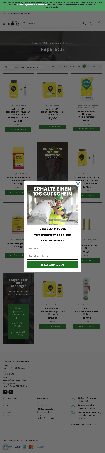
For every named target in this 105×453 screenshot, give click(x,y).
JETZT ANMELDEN (52, 264)
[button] (5, 447)
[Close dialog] (78, 184)
